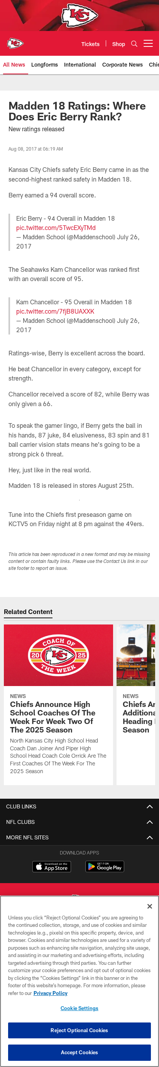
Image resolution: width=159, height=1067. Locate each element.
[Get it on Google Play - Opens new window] (105, 870)
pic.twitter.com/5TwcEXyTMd (56, 227)
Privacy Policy (51, 993)
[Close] (149, 906)
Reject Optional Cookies (79, 1030)
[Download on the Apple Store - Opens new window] (52, 867)
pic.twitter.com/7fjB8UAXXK (55, 311)
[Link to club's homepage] (15, 40)
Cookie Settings (79, 1008)
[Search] (134, 43)
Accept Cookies (79, 1052)
